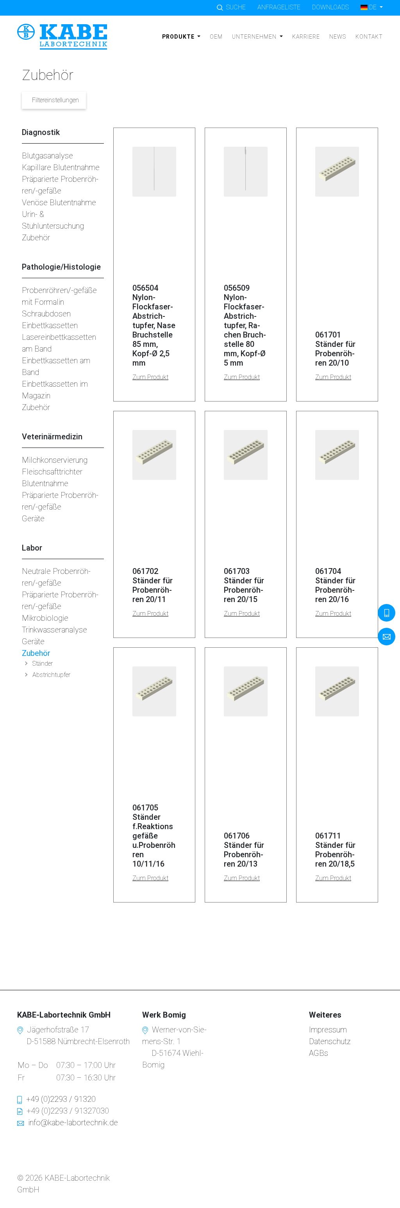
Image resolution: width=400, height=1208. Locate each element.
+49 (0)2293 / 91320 (61, 1099)
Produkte (179, 37)
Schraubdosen (46, 313)
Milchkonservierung (55, 460)
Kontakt (369, 37)
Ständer (42, 663)
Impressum (328, 1029)
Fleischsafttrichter (52, 471)
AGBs (318, 1053)
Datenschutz (330, 1041)
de (373, 7)
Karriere (306, 37)
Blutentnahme (45, 483)
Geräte (33, 518)
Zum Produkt (150, 377)
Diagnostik (41, 132)
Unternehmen (255, 37)
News (337, 37)
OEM (216, 37)
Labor (32, 547)
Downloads (330, 7)
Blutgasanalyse (47, 155)
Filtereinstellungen (55, 100)
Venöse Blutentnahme (59, 202)
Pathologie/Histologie (61, 267)
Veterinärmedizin (52, 436)
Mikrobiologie (45, 618)
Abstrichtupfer (51, 675)
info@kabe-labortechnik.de (73, 1122)
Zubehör (36, 237)
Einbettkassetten (50, 325)
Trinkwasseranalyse (54, 629)
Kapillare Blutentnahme (61, 167)
